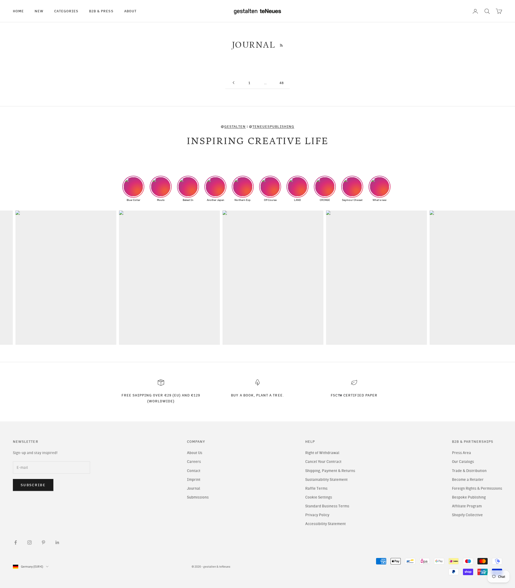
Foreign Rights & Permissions (477, 488)
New (39, 11)
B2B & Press (101, 11)
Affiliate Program (467, 506)
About (130, 11)
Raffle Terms (316, 488)
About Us (194, 453)
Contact (193, 471)
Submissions (198, 497)
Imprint (193, 479)
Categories (66, 11)
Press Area (461, 453)
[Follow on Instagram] (29, 542)
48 (281, 83)
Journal (193, 488)
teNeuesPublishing (273, 126)
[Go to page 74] (233, 83)
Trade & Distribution (469, 471)
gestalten (235, 126)
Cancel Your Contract (323, 461)
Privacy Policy (317, 515)
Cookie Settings (318, 497)
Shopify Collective (467, 515)
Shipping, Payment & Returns (330, 471)
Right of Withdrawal (322, 453)
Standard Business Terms (327, 506)
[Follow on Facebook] (15, 542)
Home (18, 11)
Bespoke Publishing (469, 497)
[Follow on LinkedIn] (57, 542)
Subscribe (33, 485)
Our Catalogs (463, 461)
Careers (194, 461)
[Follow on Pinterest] (43, 542)
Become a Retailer (468, 479)
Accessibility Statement (325, 524)
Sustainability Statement (326, 479)
